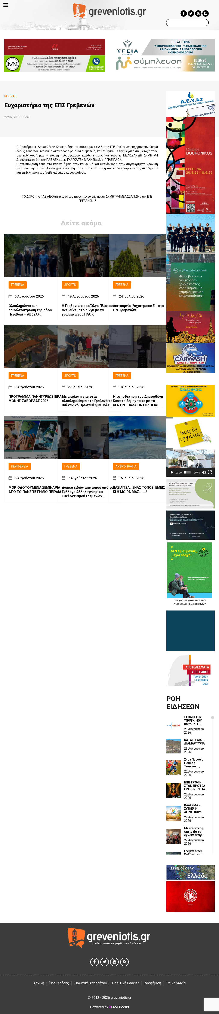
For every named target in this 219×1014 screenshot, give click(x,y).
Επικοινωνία (176, 983)
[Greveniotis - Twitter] (191, 13)
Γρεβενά (17, 285)
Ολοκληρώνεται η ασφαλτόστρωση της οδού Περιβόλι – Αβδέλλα (30, 310)
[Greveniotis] (109, 11)
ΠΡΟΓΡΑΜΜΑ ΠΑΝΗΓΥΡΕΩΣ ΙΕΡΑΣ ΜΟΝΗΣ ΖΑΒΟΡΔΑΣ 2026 (36, 399)
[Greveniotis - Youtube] (198, 13)
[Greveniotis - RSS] (205, 13)
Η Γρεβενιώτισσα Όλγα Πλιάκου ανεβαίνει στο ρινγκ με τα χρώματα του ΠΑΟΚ (87, 310)
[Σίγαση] (204, 472)
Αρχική (38, 983)
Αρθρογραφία (125, 466)
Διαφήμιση (153, 983)
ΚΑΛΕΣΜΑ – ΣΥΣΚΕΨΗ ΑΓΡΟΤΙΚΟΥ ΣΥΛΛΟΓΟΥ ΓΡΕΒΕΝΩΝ (192, 809)
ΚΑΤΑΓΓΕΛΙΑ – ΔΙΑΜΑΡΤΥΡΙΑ (194, 741)
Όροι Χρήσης (59, 983)
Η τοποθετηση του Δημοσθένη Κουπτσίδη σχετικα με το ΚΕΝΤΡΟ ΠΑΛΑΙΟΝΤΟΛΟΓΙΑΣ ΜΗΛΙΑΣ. (138, 401)
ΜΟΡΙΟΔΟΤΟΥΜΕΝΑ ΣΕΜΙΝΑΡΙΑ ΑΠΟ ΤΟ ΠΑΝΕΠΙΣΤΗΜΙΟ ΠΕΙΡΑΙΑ (35, 489)
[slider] (187, 472)
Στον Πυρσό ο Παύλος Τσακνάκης (194, 763)
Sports (70, 285)
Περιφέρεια (19, 466)
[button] (190, 463)
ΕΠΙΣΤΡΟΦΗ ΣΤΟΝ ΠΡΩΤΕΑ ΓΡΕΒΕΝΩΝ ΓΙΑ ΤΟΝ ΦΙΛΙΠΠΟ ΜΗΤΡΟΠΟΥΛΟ (194, 786)
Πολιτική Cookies (125, 983)
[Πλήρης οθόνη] (210, 472)
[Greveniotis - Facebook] (184, 13)
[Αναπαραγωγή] (172, 472)
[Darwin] (119, 1007)
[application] (190, 463)
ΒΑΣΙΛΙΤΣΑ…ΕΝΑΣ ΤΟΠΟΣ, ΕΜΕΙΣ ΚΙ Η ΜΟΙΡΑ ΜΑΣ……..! (139, 489)
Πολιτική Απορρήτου (90, 983)
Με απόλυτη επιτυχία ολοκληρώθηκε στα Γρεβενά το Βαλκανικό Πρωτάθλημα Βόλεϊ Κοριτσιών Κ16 (87, 401)
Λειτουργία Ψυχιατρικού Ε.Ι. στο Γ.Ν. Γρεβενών (138, 308)
